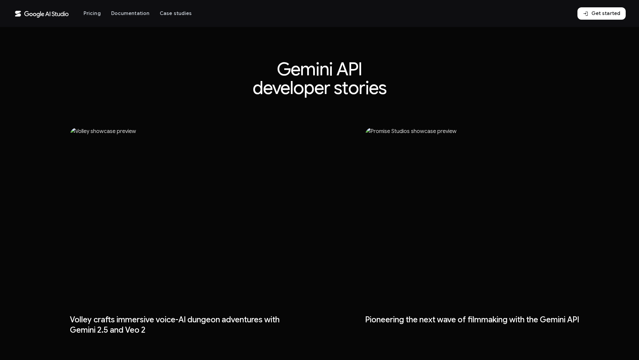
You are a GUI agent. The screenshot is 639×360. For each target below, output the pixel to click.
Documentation (130, 13)
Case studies (176, 13)
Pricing (92, 13)
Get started (601, 13)
